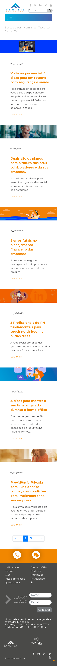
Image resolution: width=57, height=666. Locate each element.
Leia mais (16, 114)
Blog (7, 574)
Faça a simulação (15, 578)
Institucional (12, 567)
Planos (9, 571)
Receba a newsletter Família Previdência (20, 600)
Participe (36, 571)
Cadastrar (44, 609)
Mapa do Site (39, 567)
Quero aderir (12, 582)
